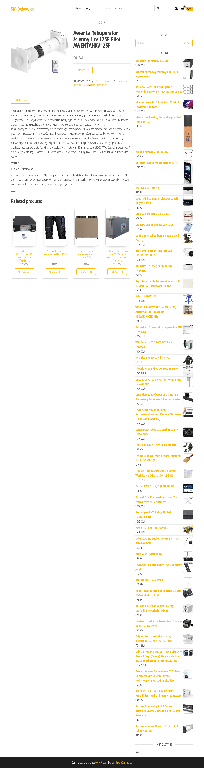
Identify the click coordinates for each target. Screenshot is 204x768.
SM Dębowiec (22, 9)
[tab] (23, 100)
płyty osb (86, 84)
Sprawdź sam (83, 70)
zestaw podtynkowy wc (98, 84)
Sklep (102, 22)
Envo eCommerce (124, 762)
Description (20, 99)
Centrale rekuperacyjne (104, 81)
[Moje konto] (176, 8)
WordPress (100, 762)
